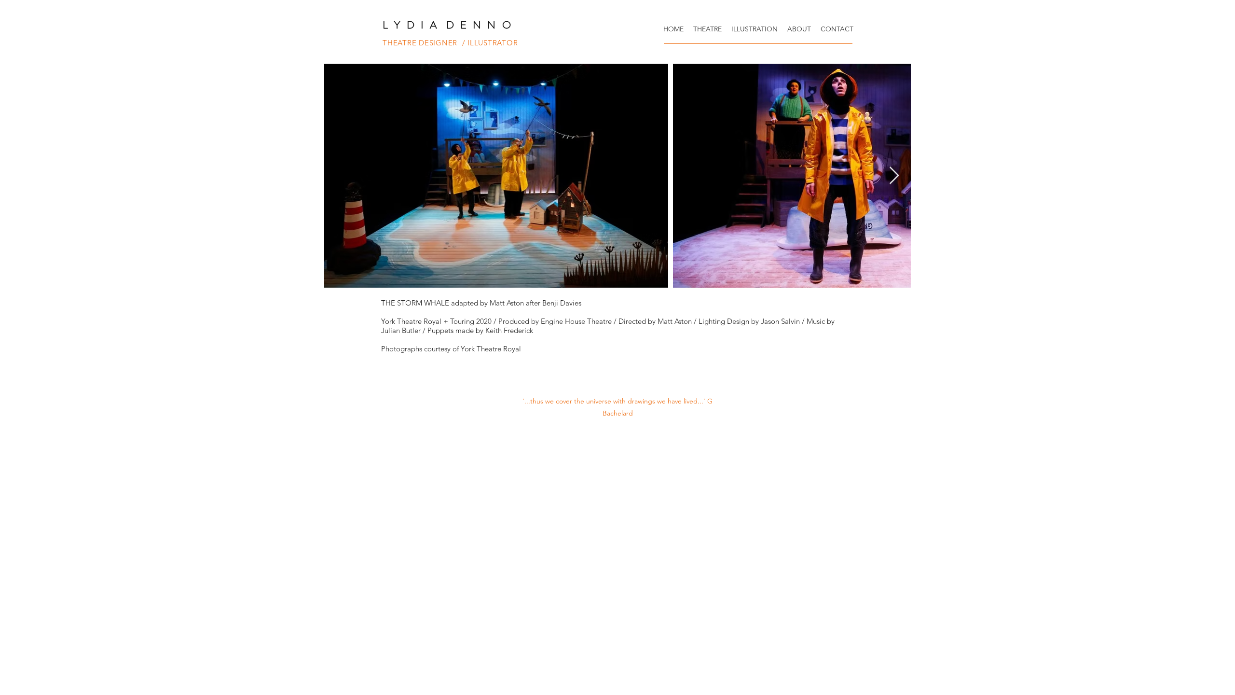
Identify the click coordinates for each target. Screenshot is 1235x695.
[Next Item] (894, 176)
